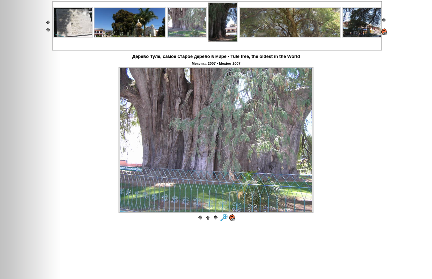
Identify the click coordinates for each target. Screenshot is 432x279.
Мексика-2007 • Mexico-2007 (216, 63)
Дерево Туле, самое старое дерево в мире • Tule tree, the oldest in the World (216, 56)
